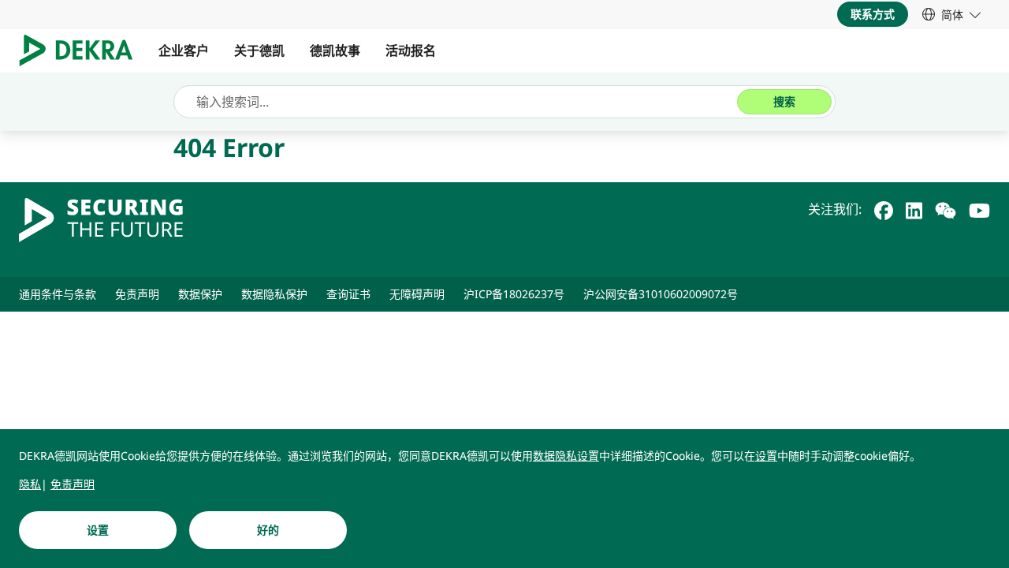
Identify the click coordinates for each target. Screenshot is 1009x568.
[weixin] (945, 209)
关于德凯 (259, 50)
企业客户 (183, 50)
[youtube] (979, 209)
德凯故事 (335, 50)
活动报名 (410, 50)
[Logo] (82, 50)
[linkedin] (914, 209)
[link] (951, 14)
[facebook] (883, 209)
